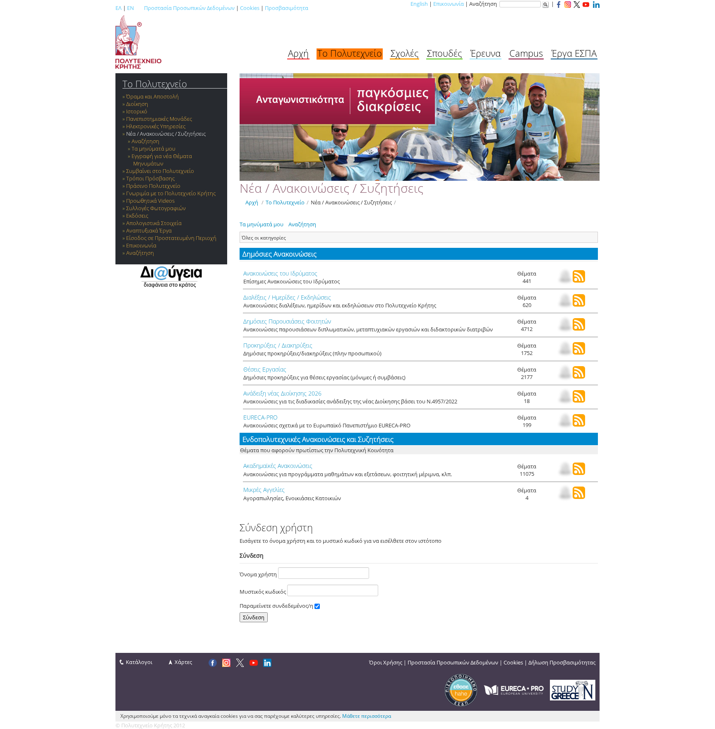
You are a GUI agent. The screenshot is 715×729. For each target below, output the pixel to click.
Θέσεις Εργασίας (264, 369)
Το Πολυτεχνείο (349, 53)
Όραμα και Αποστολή (152, 96)
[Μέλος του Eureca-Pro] (514, 689)
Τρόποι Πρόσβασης (150, 178)
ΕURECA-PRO (260, 417)
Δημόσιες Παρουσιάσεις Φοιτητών (287, 321)
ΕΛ (118, 8)
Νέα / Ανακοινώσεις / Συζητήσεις (166, 133)
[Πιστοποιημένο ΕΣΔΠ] (460, 689)
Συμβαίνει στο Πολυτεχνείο (160, 171)
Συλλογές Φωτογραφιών (156, 208)
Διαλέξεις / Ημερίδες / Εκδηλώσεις (287, 297)
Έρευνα (485, 53)
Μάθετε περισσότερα (366, 715)
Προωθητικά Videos (150, 200)
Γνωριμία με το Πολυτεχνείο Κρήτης (171, 193)
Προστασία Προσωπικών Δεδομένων (189, 8)
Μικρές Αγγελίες (264, 490)
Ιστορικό (136, 111)
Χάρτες (183, 662)
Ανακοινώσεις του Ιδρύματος (280, 273)
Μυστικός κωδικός (263, 591)
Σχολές (404, 53)
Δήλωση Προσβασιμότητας (561, 662)
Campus (526, 53)
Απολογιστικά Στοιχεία (154, 223)
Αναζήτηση (145, 141)
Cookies (249, 8)
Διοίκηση (137, 104)
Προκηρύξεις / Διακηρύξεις (277, 345)
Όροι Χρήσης (385, 662)
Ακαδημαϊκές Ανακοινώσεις (277, 466)
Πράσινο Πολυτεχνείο (153, 185)
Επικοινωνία (448, 3)
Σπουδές (444, 53)
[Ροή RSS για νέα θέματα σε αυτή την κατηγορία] (579, 280)
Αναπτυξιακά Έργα (149, 230)
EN (130, 8)
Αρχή (298, 53)
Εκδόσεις (137, 215)
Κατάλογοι (139, 662)
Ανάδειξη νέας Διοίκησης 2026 (282, 393)
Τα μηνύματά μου (153, 148)
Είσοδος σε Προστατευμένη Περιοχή (171, 238)
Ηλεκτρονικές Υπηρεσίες (155, 126)
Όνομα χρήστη (259, 574)
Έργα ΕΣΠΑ (574, 53)
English (419, 3)
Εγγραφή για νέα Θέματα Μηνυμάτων (162, 159)
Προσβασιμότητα (286, 8)
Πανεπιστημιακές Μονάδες (159, 118)
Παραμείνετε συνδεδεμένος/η (277, 605)
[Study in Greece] (572, 689)
